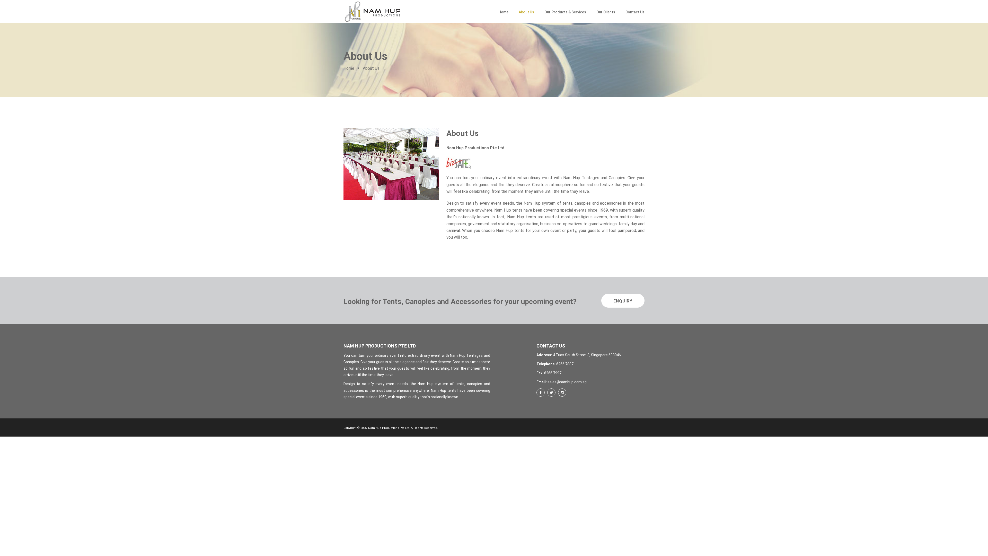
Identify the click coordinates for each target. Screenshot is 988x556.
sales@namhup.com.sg (567, 382)
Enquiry (622, 301)
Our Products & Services (565, 12)
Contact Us (635, 12)
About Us (526, 12)
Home (503, 12)
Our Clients (605, 12)
